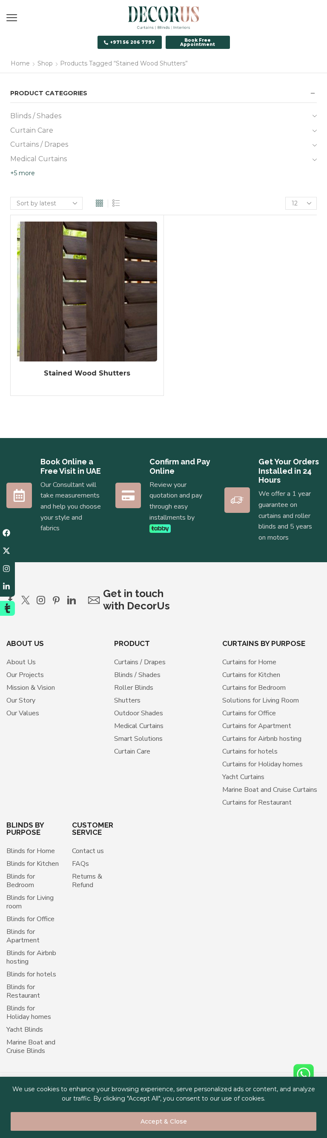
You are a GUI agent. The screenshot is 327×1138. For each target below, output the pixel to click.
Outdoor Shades (138, 713)
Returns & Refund (87, 881)
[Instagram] (41, 600)
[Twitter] (25, 600)
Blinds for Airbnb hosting (31, 957)
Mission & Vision (30, 687)
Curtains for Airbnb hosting (261, 738)
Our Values (22, 713)
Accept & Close (164, 1121)
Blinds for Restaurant (23, 991)
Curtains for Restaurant (257, 802)
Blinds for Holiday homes (28, 1012)
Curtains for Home (249, 662)
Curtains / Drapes (39, 144)
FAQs (80, 863)
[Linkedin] (71, 600)
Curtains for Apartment (256, 726)
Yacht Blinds (24, 1029)
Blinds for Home (30, 851)
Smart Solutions (138, 738)
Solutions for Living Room (260, 700)
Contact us (88, 851)
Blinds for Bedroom (20, 881)
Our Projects (25, 675)
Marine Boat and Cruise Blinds (30, 1046)
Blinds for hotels (31, 974)
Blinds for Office (30, 919)
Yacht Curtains (243, 777)
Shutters (127, 700)
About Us (21, 662)
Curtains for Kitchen (251, 675)
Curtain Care (31, 130)
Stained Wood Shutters (87, 373)
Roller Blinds (133, 687)
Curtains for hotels (250, 751)
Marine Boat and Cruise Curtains (269, 789)
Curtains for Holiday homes (262, 764)
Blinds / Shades (35, 116)
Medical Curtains (38, 159)
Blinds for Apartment (23, 936)
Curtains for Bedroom (254, 687)
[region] (163, 1107)
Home (20, 63)
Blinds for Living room (30, 902)
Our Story (20, 700)
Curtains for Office (249, 713)
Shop (45, 63)
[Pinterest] (56, 600)
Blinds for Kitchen (32, 863)
